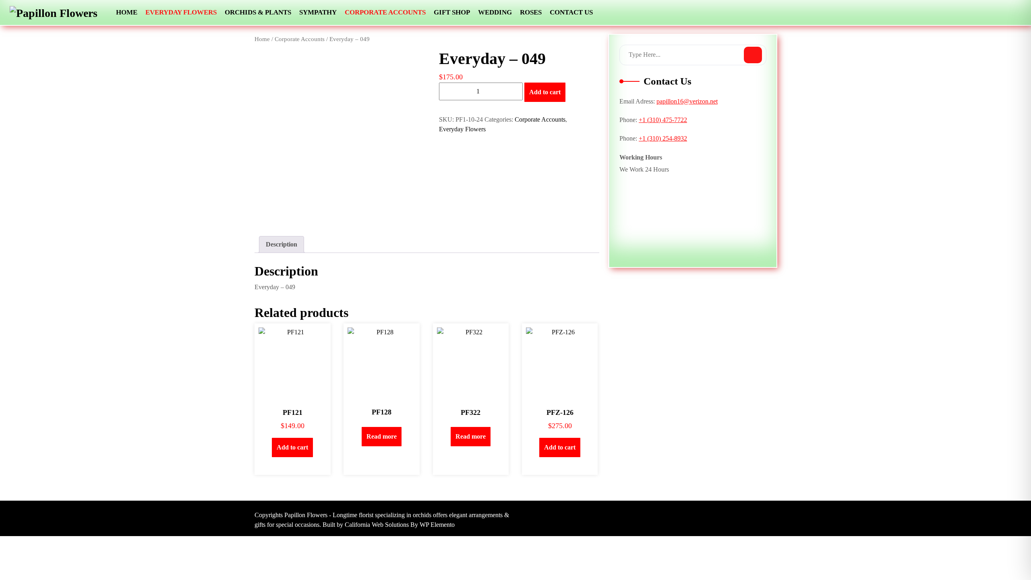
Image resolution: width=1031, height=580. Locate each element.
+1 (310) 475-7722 (663, 119)
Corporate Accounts (385, 12)
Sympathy (318, 12)
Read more (381, 436)
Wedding (495, 12)
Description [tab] (281, 244)
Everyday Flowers (181, 12)
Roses (531, 12)
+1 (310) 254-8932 (663, 138)
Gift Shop (452, 12)
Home (126, 12)
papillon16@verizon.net (687, 101)
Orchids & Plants (258, 12)
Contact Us (571, 12)
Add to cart (545, 92)
